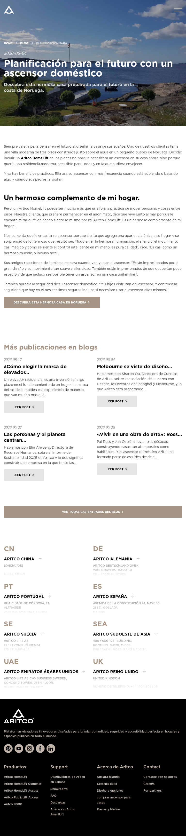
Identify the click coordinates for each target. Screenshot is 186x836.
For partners (152, 790)
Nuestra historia (108, 777)
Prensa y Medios (108, 809)
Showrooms (59, 789)
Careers (149, 784)
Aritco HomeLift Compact (22, 784)
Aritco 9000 (13, 804)
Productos (15, 766)
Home (8, 43)
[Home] (9, 10)
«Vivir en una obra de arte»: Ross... (139, 434)
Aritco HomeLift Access (21, 790)
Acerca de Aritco (115, 766)
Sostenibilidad (107, 784)
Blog (24, 43)
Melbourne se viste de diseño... (134, 366)
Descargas (57, 802)
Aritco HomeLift (34, 158)
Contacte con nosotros (160, 777)
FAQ (53, 795)
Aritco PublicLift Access (21, 797)
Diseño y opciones (110, 790)
